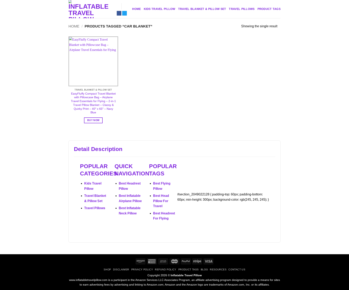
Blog (204, 269)
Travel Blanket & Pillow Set (202, 9)
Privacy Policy (142, 269)
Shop (107, 269)
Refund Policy (165, 269)
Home (136, 9)
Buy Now (93, 120)
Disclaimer (121, 269)
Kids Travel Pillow (159, 9)
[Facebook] (119, 13)
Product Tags (269, 9)
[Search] (116, 6)
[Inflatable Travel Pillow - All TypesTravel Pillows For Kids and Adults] (88, 9)
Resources (218, 269)
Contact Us (236, 269)
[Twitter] (124, 13)
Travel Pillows (241, 9)
